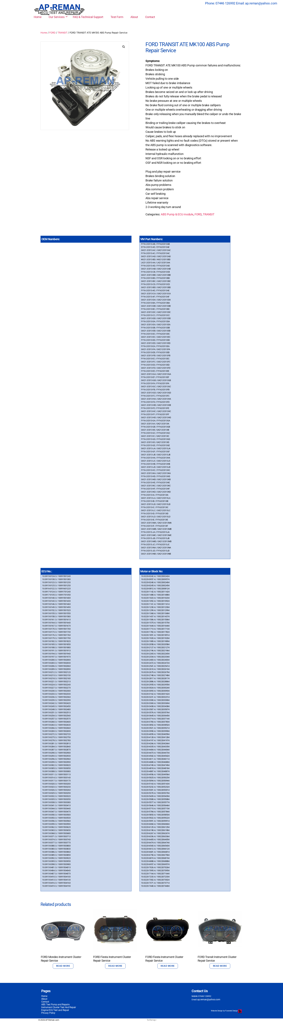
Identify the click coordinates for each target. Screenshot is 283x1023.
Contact (150, 17)
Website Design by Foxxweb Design (224, 1011)
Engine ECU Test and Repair (55, 1010)
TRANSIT (62, 32)
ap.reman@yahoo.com (261, 3)
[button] (123, 46)
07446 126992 (225, 3)
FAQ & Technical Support (88, 17)
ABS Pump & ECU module (177, 214)
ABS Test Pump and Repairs (55, 1004)
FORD (52, 32)
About (134, 17)
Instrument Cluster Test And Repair (58, 1007)
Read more (63, 965)
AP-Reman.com (52, 1020)
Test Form (117, 17)
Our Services (56, 17)
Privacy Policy (48, 1012)
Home (37, 17)
